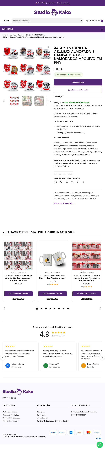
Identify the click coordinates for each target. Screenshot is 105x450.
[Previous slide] (5, 101)
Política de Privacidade (11, 418)
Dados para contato (10, 412)
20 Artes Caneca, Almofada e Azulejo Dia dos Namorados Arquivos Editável (18, 278)
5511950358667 (79, 415)
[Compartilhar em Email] (72, 182)
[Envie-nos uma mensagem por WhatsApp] (100, 445)
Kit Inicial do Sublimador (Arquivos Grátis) (52, 421)
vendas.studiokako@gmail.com (85, 412)
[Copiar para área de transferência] (83, 182)
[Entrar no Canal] (63, 3)
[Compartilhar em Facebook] (56, 182)
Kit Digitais (41, 412)
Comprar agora (78, 82)
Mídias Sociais (42, 418)
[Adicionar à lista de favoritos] (30, 252)
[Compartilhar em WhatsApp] (67, 182)
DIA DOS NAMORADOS (34, 35)
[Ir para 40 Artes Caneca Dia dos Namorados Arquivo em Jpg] (52, 256)
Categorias (7, 29)
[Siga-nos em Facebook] (15, 398)
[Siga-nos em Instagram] (12, 398)
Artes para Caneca (16, 35)
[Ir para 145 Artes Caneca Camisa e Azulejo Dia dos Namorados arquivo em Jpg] (86, 256)
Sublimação (41, 415)
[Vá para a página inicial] (52, 12)
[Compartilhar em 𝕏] (61, 182)
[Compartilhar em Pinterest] (78, 182)
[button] (37, 308)
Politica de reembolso (11, 421)
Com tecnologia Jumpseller (35, 436)
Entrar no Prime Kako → (64, 203)
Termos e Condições (11, 415)
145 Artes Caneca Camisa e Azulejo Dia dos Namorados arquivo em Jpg (87, 278)
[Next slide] (49, 101)
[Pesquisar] (81, 20)
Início (5, 35)
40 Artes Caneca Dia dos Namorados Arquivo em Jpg (52, 276)
